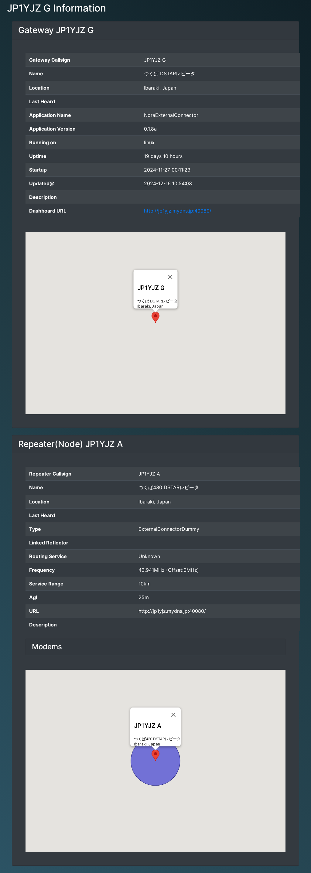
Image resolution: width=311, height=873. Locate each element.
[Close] (170, 277)
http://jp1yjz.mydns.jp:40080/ (177, 211)
